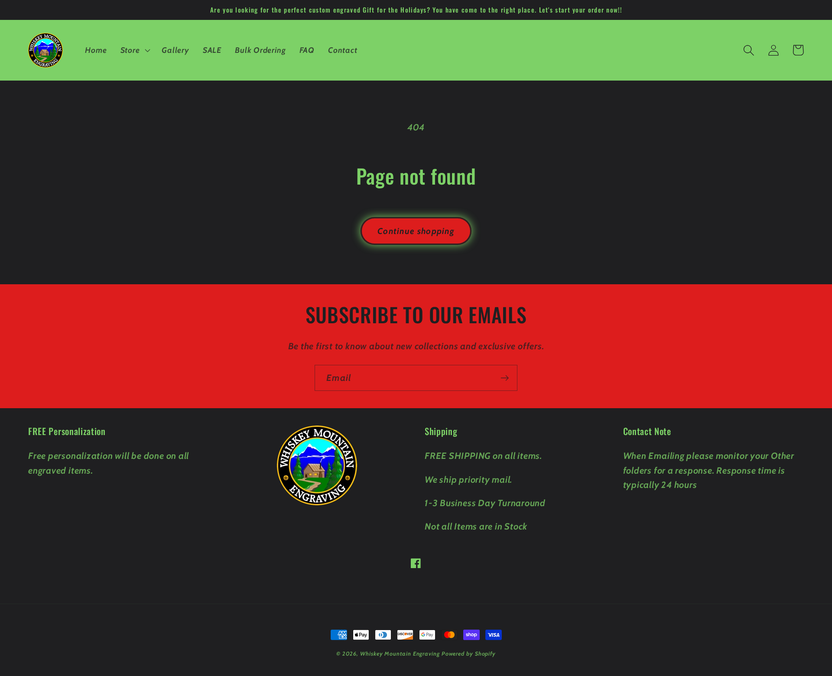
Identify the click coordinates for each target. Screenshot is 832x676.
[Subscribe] (504, 378)
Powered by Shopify (469, 653)
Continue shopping (416, 231)
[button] (134, 50)
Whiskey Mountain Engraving (400, 653)
